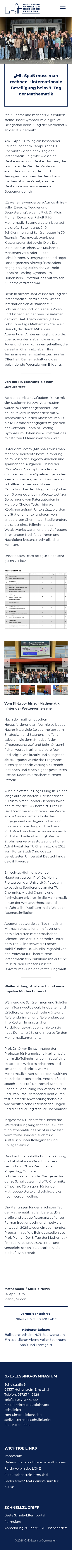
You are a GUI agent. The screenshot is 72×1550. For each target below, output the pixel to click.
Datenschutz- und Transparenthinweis (35, 1462)
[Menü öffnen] (63, 8)
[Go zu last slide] (7, 662)
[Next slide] (65, 662)
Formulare (12, 1521)
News (45, 1289)
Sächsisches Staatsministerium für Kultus (31, 1484)
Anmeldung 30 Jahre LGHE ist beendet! (35, 1528)
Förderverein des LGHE (22, 1468)
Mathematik (14, 1289)
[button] (36, 662)
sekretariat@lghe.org (32, 1405)
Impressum (13, 1456)
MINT (32, 1289)
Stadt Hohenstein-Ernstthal (26, 1475)
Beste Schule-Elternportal (24, 1515)
